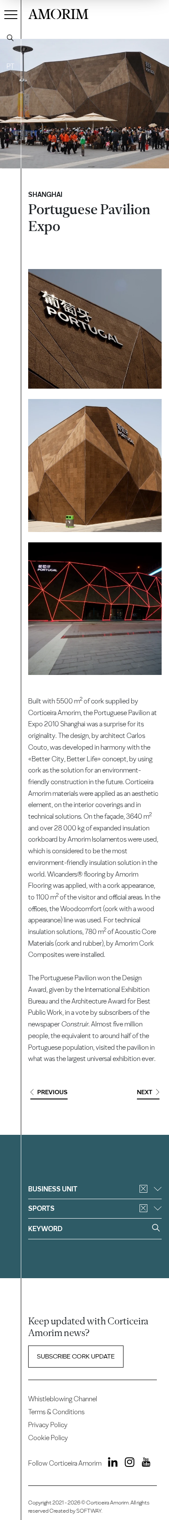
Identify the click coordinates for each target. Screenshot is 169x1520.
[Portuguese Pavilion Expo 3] (94, 608)
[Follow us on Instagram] (127, 1463)
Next (145, 1092)
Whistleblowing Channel (62, 1399)
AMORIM (58, 13)
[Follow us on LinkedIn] (110, 1463)
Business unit (53, 1189)
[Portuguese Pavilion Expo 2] (94, 465)
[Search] (10, 38)
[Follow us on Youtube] (143, 1463)
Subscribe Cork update (76, 1356)
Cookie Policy (48, 1438)
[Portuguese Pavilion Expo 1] (95, 329)
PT (10, 66)
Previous (52, 1092)
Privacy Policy (48, 1425)
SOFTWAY (88, 1510)
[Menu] (10, 14)
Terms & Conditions (56, 1412)
